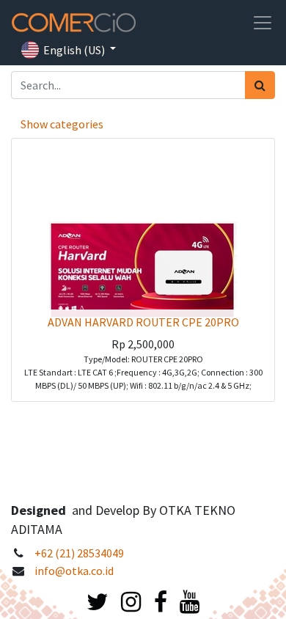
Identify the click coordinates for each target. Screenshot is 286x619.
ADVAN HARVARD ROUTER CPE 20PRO (143, 322)
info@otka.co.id (74, 570)
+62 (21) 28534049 (79, 553)
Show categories (62, 124)
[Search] (260, 85)
